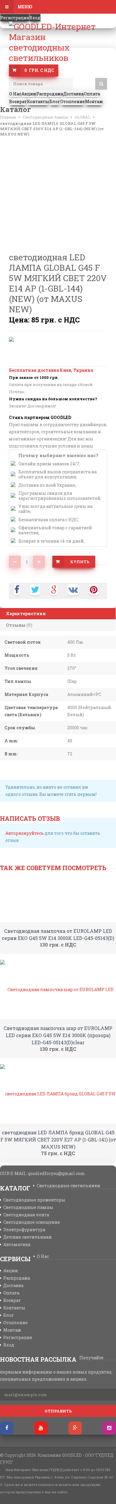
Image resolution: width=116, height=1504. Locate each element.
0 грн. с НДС (39, 70)
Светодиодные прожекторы (34, 1200)
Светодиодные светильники (68, 1185)
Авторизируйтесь (24, 833)
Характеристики (26, 613)
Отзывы (19, 625)
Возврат (12, 1300)
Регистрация (14, 18)
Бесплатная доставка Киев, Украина (51, 370)
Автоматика (16, 1244)
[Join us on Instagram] (109, 1428)
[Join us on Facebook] (6, 1428)
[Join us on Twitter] (41, 1428)
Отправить (58, 1411)
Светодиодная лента (26, 1215)
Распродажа (16, 1278)
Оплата (11, 1293)
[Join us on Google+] (75, 1428)
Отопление (15, 1322)
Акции (10, 1270)
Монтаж (12, 1330)
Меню (24, 7)
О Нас (43, 1256)
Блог (8, 1315)
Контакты (14, 1308)
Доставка (13, 1285)
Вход (34, 18)
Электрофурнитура (24, 1229)
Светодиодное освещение (31, 1222)
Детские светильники (27, 1237)
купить (79, 561)
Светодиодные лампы (28, 1207)
